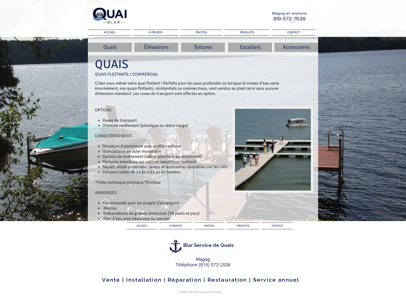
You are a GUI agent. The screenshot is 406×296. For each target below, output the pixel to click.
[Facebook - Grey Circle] (293, 20)
